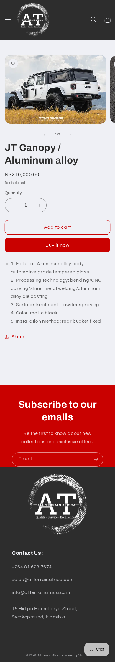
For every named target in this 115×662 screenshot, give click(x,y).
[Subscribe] (96, 459)
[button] (7, 20)
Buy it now (57, 245)
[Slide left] (44, 134)
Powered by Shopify (75, 655)
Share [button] (18, 337)
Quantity (13, 193)
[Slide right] (70, 134)
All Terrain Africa (49, 655)
